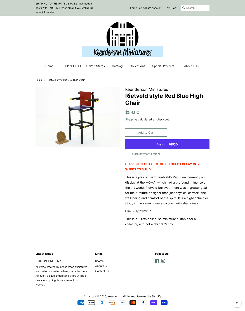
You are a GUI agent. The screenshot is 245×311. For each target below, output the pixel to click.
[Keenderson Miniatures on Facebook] (157, 261)
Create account (152, 7)
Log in (133, 7)
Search (99, 260)
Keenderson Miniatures (121, 296)
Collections (137, 66)
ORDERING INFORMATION (51, 260)
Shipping (131, 119)
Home (49, 66)
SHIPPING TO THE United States (83, 66)
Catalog (117, 66)
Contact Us (102, 271)
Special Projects (163, 66)
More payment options (146, 154)
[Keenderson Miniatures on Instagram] (163, 261)
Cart (173, 7)
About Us (191, 66)
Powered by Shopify (148, 296)
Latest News (44, 253)
